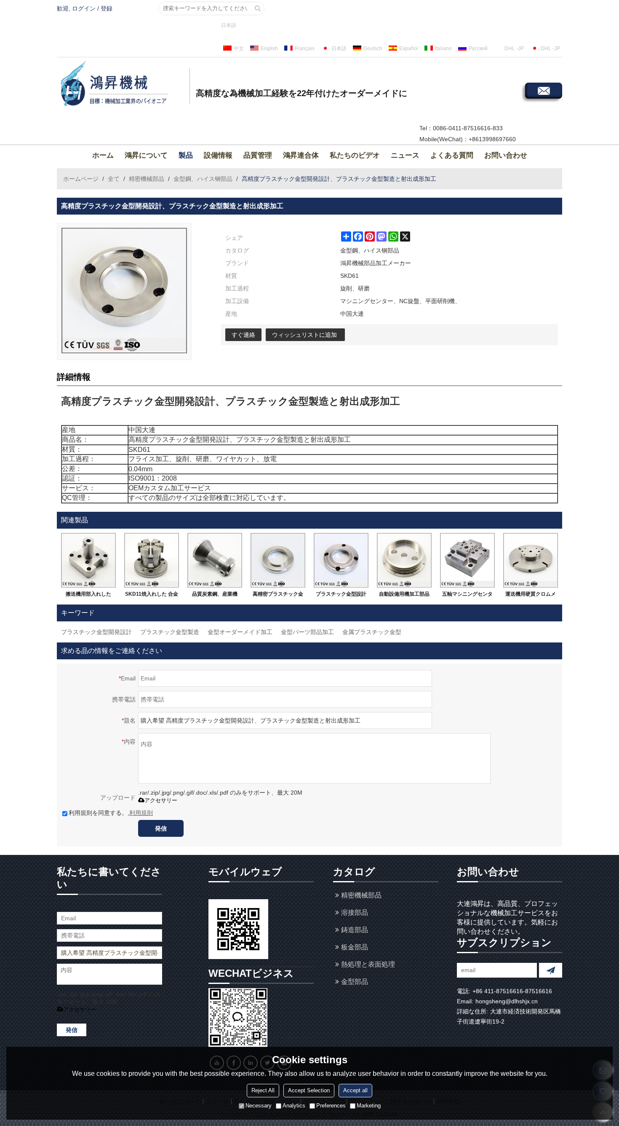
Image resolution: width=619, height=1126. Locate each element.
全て (114, 178)
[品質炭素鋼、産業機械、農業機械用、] (214, 560)
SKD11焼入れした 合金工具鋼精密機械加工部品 (151, 595)
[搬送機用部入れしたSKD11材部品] (88, 560)
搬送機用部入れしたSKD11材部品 (88, 595)
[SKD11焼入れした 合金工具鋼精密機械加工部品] (151, 560)
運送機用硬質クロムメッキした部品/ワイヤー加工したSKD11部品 (531, 595)
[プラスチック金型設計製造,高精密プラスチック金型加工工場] (341, 560)
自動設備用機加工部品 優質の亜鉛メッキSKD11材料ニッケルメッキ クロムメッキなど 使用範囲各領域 (404, 595)
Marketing (369, 1106)
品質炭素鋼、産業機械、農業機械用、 (214, 595)
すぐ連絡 (243, 334)
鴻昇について (146, 155)
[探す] (257, 8)
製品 (186, 155)
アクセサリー (160, 800)
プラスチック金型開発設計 (96, 632)
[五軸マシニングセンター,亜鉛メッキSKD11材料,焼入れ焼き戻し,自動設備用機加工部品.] (467, 560)
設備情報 (218, 155)
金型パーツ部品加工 (307, 632)
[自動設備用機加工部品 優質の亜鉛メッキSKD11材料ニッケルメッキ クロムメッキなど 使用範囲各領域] (404, 560)
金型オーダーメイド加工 (240, 632)
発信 (161, 828)
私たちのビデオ (355, 155)
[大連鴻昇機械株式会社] (122, 84)
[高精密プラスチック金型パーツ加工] (278, 560)
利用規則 (141, 812)
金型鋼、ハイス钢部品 (202, 178)
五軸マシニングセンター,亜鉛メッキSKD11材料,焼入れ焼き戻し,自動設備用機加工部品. (467, 595)
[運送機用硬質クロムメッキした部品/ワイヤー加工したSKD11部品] (530, 560)
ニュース (405, 155)
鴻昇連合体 (301, 155)
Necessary (258, 1106)
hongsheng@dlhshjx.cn (506, 1001)
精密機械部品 (146, 178)
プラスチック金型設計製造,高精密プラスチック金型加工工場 (341, 595)
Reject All (263, 1091)
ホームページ (81, 178)
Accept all (355, 1091)
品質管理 (257, 155)
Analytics (294, 1106)
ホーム (103, 155)
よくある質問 (451, 155)
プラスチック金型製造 (169, 632)
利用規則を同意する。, (111, 812)
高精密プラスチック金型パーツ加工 (278, 595)
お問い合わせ (505, 155)
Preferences (331, 1106)
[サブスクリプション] (550, 970)
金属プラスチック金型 (371, 632)
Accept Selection (309, 1091)
